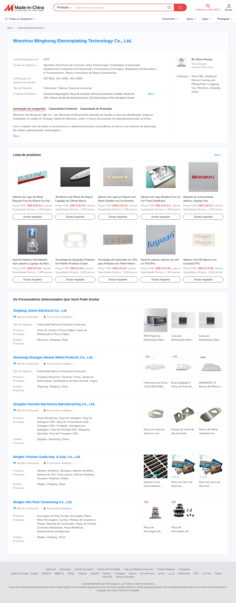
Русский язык (147, 573)
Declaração (65, 569)
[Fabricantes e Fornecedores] (24, 7)
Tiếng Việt (107, 576)
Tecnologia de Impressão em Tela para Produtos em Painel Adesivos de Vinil (118, 263)
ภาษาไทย (206, 573)
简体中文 (46, 573)
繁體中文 (59, 573)
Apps (205, 18)
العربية (172, 573)
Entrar (228, 9)
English (34, 573)
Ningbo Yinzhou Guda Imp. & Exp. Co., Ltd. (47, 457)
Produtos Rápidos (166, 569)
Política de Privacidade (108, 569)
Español (95, 573)
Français (82, 573)
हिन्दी (196, 573)
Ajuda (189, 18)
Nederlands (184, 573)
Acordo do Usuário (84, 569)
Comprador (168, 18)
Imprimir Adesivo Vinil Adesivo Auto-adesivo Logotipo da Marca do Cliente (32, 263)
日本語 (71, 573)
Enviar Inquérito (32, 216)
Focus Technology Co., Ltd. (112, 583)
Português (120, 573)
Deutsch (107, 573)
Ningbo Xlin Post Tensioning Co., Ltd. (42, 502)
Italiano (132, 573)
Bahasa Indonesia (125, 576)
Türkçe (218, 573)
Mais (150, 93)
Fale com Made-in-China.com (138, 569)
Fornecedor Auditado (61, 317)
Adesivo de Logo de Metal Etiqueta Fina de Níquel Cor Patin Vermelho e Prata (32, 200)
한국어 (161, 573)
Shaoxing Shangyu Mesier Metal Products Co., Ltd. (53, 357)
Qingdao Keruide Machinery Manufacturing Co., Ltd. (54, 404)
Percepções (184, 569)
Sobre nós (51, 569)
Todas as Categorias (21, 18)
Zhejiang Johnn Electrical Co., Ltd (40, 310)
